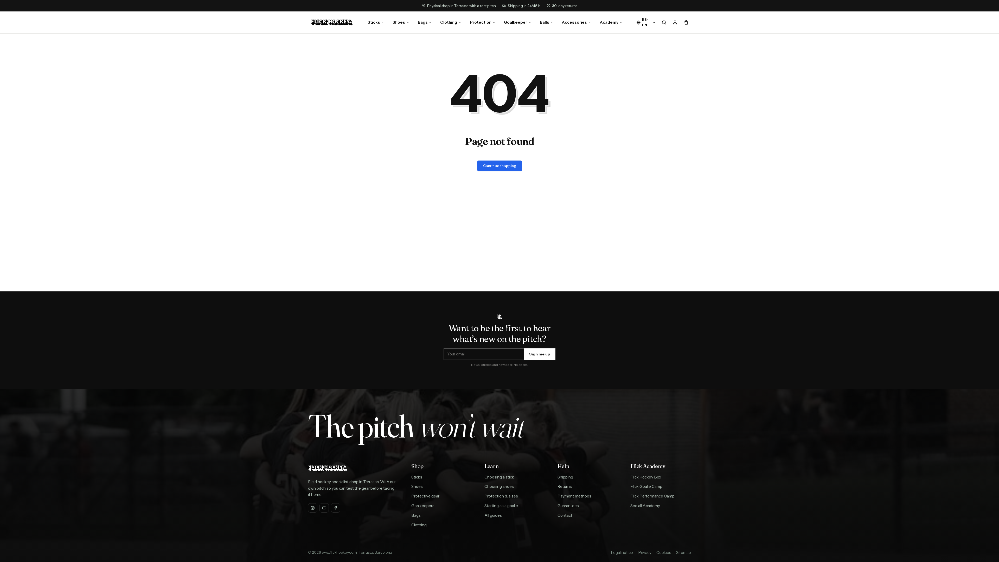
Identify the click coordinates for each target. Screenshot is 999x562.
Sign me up (539, 354)
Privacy (644, 552)
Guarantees (568, 505)
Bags (423, 22)
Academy (609, 22)
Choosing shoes (499, 486)
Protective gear (425, 496)
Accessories (574, 22)
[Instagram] (312, 508)
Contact (565, 515)
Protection (480, 22)
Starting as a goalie (501, 505)
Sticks (374, 22)
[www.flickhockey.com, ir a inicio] (332, 22)
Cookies (663, 552)
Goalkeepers (422, 505)
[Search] (664, 22)
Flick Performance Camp (652, 496)
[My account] (675, 22)
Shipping (565, 477)
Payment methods (574, 496)
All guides (493, 515)
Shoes (399, 22)
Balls (544, 22)
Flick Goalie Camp (646, 486)
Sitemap (683, 552)
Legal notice (622, 552)
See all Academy (645, 505)
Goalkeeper (515, 22)
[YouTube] (324, 508)
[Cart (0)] (686, 22)
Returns (565, 486)
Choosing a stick (499, 477)
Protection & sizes (501, 496)
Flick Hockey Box (645, 477)
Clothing (448, 22)
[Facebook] (335, 508)
